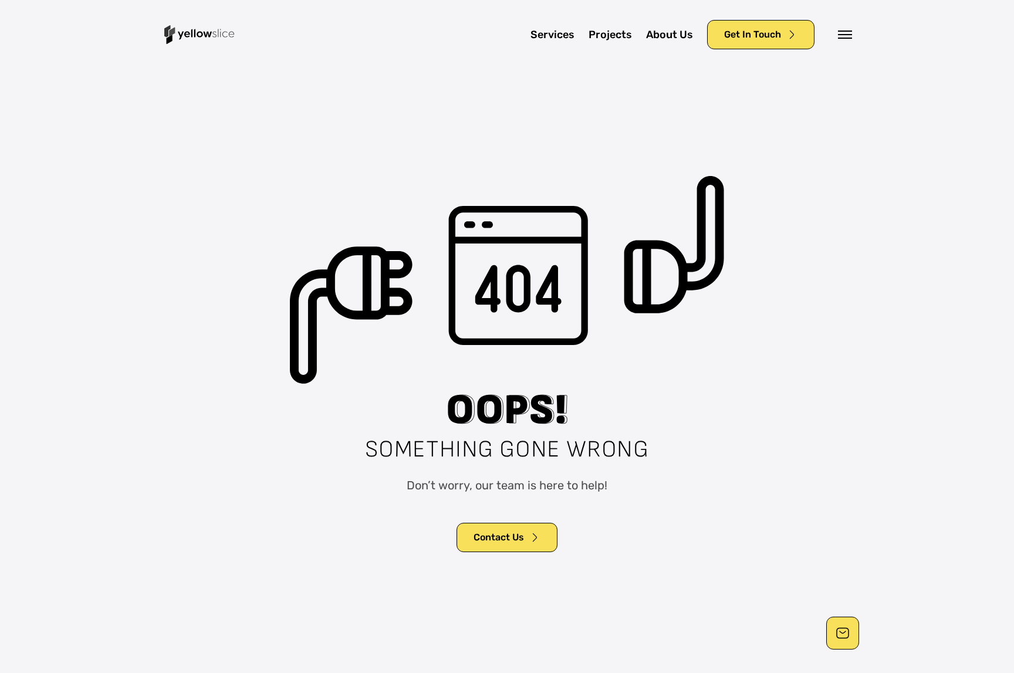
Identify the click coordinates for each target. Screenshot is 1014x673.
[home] (199, 34)
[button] (845, 35)
